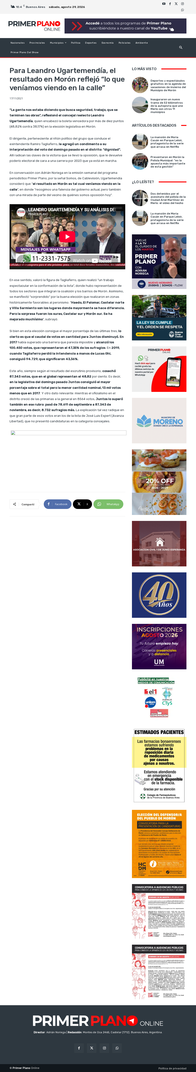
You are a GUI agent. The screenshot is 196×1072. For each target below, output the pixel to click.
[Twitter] (176, 4)
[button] (180, 47)
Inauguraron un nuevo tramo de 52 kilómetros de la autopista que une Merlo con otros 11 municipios (167, 106)
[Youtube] (164, 4)
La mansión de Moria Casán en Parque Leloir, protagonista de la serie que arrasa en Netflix (167, 142)
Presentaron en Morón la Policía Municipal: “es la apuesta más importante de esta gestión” (168, 162)
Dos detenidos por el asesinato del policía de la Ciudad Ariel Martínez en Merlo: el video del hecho (168, 198)
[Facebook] (170, 4)
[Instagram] (182, 4)
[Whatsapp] (182, 10)
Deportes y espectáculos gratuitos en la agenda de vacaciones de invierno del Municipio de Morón (168, 85)
